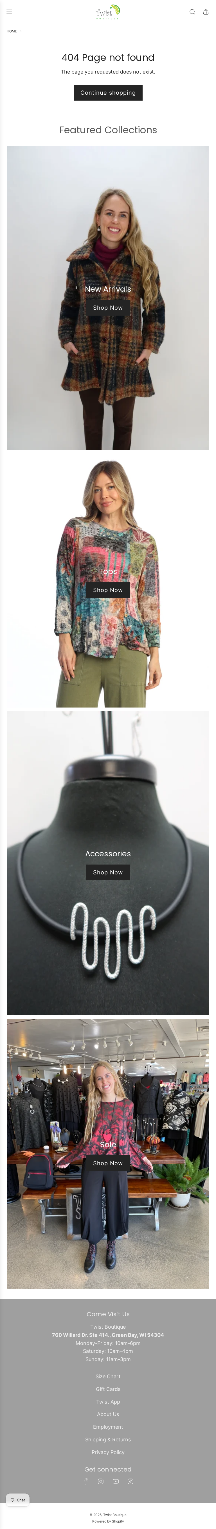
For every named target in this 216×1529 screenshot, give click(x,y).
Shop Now (108, 307)
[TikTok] (130, 1481)
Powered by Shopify (108, 1521)
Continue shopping (108, 92)
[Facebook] (86, 1481)
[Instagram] (100, 1481)
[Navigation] (9, 12)
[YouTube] (115, 1481)
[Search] (192, 12)
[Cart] (206, 12)
